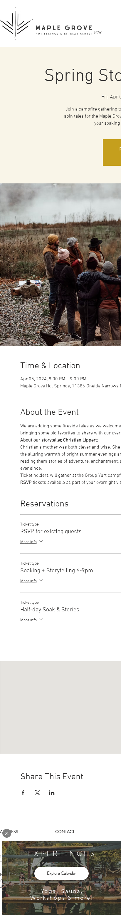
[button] (6, 833)
